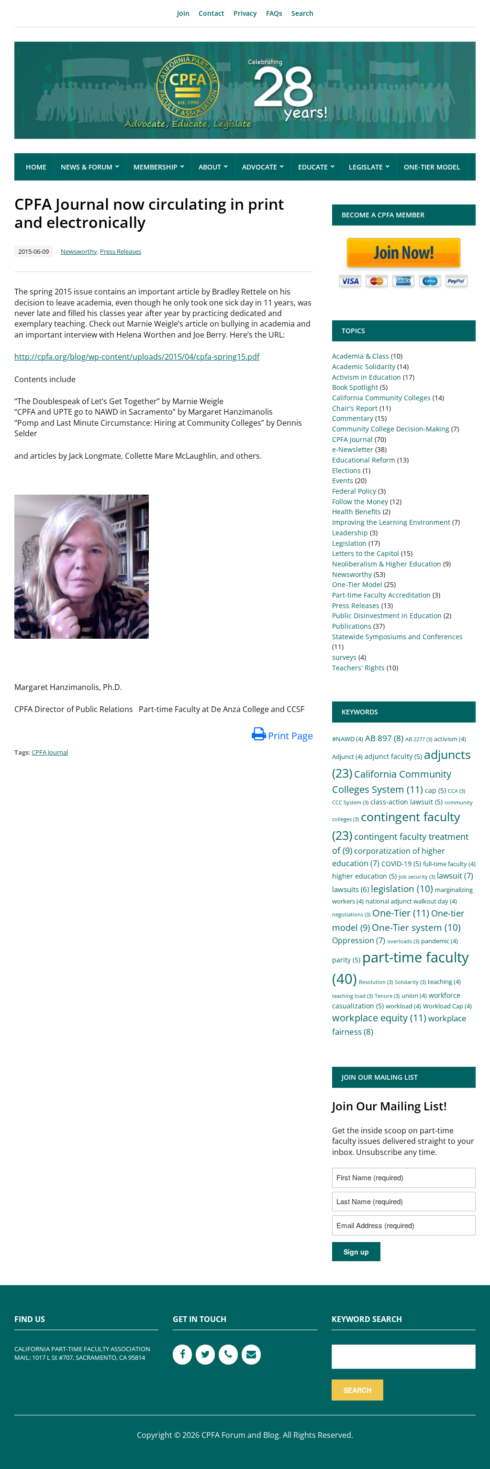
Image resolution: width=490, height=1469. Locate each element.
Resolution (376, 982)
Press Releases (120, 251)
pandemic (439, 941)
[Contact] (251, 1355)
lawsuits (350, 889)
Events (342, 480)
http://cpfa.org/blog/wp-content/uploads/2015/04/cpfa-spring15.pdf (136, 356)
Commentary (352, 418)
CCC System (350, 802)
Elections (346, 470)
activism (450, 739)
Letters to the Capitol (365, 553)
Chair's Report (355, 408)
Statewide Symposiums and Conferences (397, 636)
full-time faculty (449, 864)
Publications (351, 626)
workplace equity (379, 1017)
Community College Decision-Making (390, 428)
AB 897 (384, 738)
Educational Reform (363, 459)
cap (435, 790)
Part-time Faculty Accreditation (381, 594)
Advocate (259, 166)
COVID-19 (401, 863)
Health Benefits (356, 511)
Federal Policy (354, 491)
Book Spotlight (355, 387)
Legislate (366, 166)
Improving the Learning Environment (391, 522)
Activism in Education (366, 377)
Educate (313, 166)
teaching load (352, 996)
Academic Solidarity (363, 366)
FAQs (274, 13)
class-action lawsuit (406, 801)
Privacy (245, 13)
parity (346, 959)
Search (302, 13)
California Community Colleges (381, 397)
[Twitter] (205, 1355)
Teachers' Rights (358, 667)
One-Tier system (416, 927)
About (210, 166)
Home (36, 166)
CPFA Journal (50, 752)
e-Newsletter (352, 449)
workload (403, 1006)
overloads (403, 941)
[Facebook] (182, 1355)
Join (183, 13)
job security (417, 876)
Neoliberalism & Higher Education (386, 563)
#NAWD (347, 739)
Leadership (350, 532)
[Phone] (228, 1355)
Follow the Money (360, 501)
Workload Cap (447, 1006)
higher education (364, 876)
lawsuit (455, 875)
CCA (456, 791)
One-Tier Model (432, 166)
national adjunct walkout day (411, 901)
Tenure (387, 996)
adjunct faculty (393, 756)
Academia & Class (360, 356)
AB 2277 (418, 739)
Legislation (349, 543)
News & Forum (86, 166)
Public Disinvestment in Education (387, 615)
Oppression (358, 940)
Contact (211, 13)
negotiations (351, 914)
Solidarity (410, 982)
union (414, 996)
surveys (344, 657)
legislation (402, 888)
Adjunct (347, 757)
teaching (444, 982)
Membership (156, 166)
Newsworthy (79, 251)
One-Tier (400, 912)
